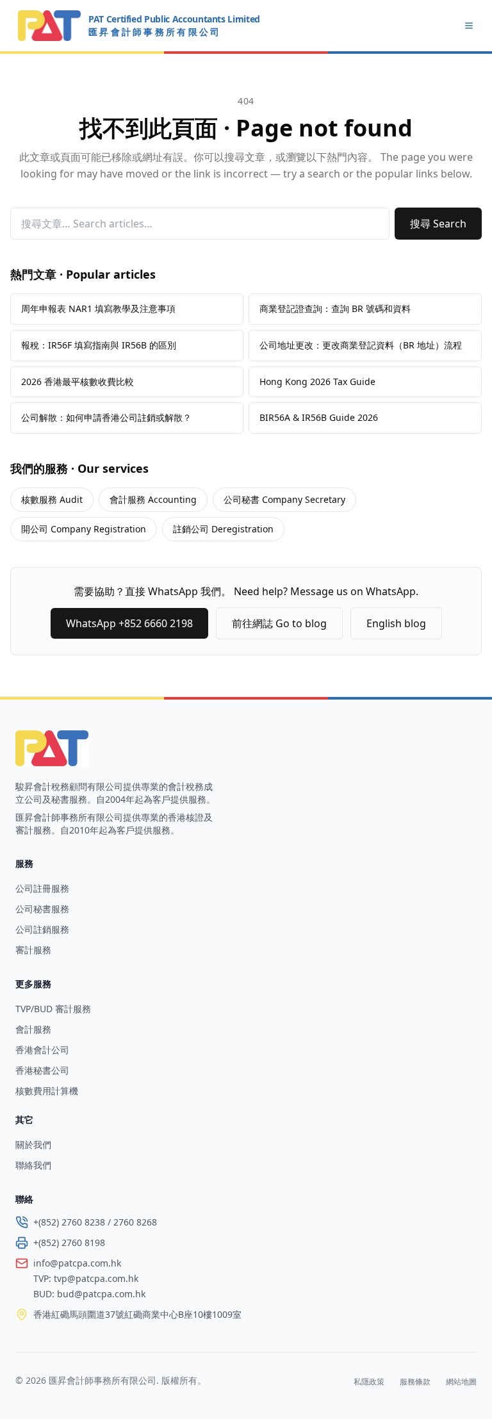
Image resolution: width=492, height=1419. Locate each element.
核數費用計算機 (46, 1091)
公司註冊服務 (42, 888)
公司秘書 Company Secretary (284, 499)
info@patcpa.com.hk (77, 1263)
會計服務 (33, 1029)
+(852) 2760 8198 (69, 1242)
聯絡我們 (33, 1165)
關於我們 (33, 1144)
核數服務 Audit (52, 499)
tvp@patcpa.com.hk (96, 1278)
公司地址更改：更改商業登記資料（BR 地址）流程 (360, 345)
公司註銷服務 (42, 929)
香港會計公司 (42, 1050)
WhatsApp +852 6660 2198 (129, 623)
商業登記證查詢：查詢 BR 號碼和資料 (335, 308)
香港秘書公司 (42, 1070)
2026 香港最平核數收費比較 (77, 381)
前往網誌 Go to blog (279, 623)
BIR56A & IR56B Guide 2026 (318, 417)
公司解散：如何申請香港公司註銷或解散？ (106, 417)
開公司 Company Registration (83, 529)
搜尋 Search (438, 224)
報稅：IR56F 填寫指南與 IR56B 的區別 (98, 345)
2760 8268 (135, 1222)
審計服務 (33, 950)
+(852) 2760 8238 (69, 1222)
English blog (396, 623)
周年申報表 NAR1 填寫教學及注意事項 (98, 308)
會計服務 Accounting (153, 499)
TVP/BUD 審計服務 (53, 1009)
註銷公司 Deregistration (223, 529)
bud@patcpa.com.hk (101, 1294)
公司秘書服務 (42, 909)
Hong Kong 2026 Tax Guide (317, 381)
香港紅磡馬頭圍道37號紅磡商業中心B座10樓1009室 (137, 1314)
